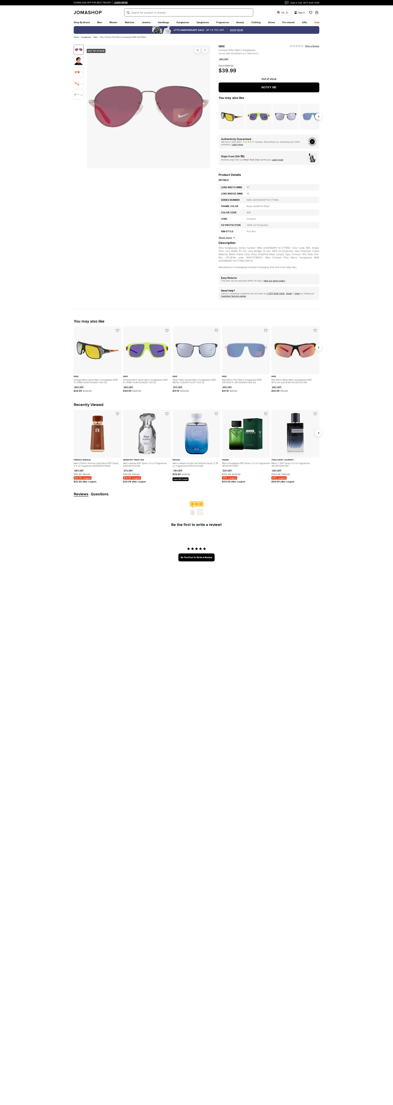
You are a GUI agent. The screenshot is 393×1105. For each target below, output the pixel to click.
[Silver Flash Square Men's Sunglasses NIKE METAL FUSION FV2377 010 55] (216, 330)
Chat (297, 293)
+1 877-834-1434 (275, 293)
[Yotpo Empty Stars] (297, 46)
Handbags (163, 22)
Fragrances (222, 22)
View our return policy (274, 280)
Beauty (240, 22)
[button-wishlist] (311, 12)
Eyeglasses (203, 22)
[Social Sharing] (197, 50)
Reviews (81, 494)
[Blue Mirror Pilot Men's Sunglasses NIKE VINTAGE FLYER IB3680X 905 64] (266, 330)
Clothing (256, 22)
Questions (100, 494)
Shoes (271, 22)
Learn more (237, 144)
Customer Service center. (233, 296)
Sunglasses (182, 22)
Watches (129, 22)
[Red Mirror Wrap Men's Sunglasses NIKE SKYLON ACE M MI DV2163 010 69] (315, 330)
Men (99, 22)
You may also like (231, 98)
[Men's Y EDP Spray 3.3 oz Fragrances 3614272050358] (315, 414)
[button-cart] (317, 12)
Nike (95, 37)
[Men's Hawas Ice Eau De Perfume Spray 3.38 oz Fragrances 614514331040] (216, 414)
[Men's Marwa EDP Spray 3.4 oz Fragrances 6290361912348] (167, 414)
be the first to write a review (196, 557)
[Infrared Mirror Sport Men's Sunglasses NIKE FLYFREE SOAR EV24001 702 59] (167, 330)
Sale (316, 22)
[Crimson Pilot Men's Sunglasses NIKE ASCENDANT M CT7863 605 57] (205, 50)
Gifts (304, 22)
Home (76, 37)
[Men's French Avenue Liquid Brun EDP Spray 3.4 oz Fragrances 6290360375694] (117, 414)
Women (113, 22)
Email (289, 293)
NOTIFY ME (268, 87)
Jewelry (146, 22)
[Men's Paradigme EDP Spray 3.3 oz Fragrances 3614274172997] (266, 414)
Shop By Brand (82, 22)
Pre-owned (288, 22)
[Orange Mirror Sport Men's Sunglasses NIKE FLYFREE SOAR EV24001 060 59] (117, 330)
